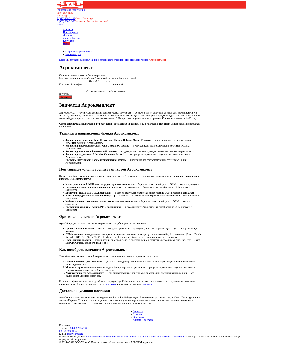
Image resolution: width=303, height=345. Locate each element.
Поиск (66, 43)
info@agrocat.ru (65, 12)
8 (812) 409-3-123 (66, 18)
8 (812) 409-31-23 (68, 331)
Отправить (65, 97)
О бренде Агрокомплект (78, 51)
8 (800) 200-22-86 (66, 21)
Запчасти (68, 29)
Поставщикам (70, 32)
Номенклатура (73, 54)
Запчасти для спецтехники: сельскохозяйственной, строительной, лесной (109, 59)
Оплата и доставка (143, 319)
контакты (111, 284)
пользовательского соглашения (167, 336)
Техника (137, 314)
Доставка (71, 36)
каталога (147, 284)
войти (60, 24)
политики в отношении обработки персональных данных (117, 336)
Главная (63, 59)
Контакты (68, 40)
